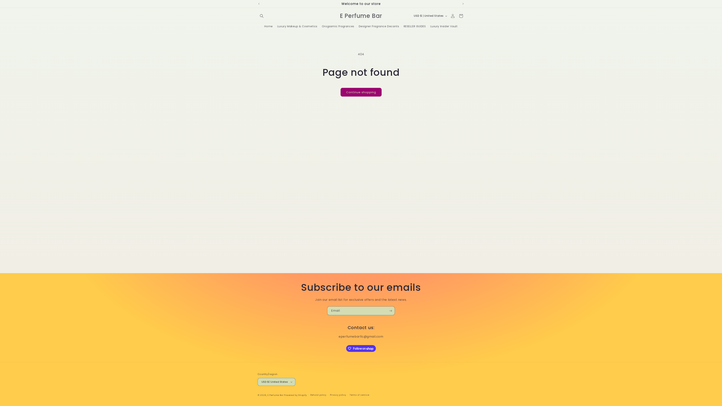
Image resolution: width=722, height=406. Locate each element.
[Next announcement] (463, 3)
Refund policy (318, 394)
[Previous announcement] (259, 3)
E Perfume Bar (276, 395)
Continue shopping (361, 92)
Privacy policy (338, 394)
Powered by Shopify (295, 395)
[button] (262, 16)
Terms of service (359, 394)
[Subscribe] (390, 310)
